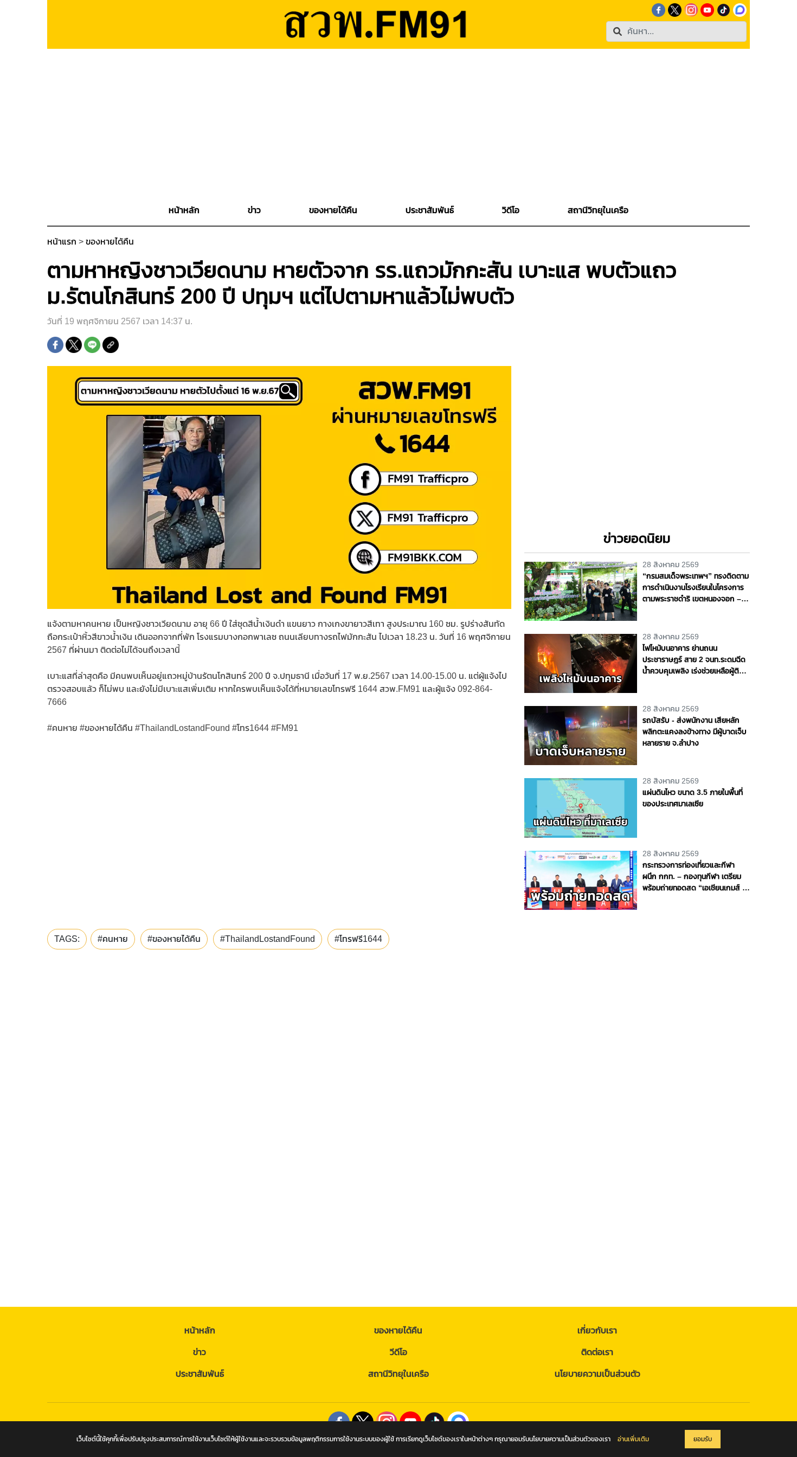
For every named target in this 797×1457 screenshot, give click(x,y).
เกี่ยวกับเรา (597, 1330)
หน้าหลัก (199, 1330)
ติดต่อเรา (597, 1352)
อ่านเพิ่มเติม (633, 1439)
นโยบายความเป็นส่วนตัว (597, 1373)
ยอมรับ (702, 1439)
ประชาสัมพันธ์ (200, 1373)
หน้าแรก (61, 241)
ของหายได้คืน (110, 241)
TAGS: (67, 938)
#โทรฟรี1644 (358, 938)
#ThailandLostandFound (267, 938)
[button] (254, 210)
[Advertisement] (398, 125)
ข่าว (199, 1352)
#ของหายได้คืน (174, 938)
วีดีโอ (398, 1352)
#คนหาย (113, 938)
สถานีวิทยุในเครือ (398, 1373)
